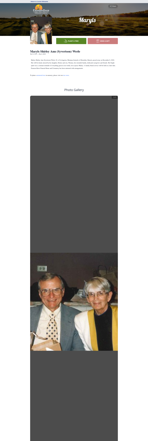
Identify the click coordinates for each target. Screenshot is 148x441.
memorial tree (41, 75)
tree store (66, 75)
